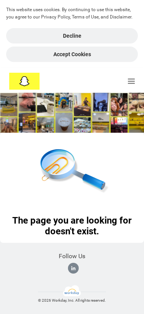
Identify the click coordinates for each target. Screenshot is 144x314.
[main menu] (131, 81)
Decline (72, 36)
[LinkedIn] (73, 268)
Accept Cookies (72, 54)
